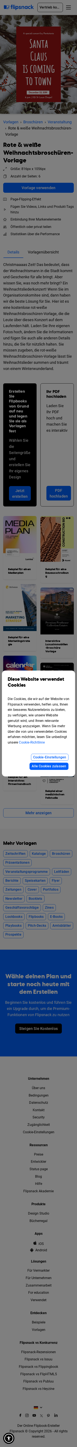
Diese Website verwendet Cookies (36, 682)
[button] (8, 1438)
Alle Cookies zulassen (49, 766)
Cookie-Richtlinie (31, 742)
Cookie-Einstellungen (49, 757)
